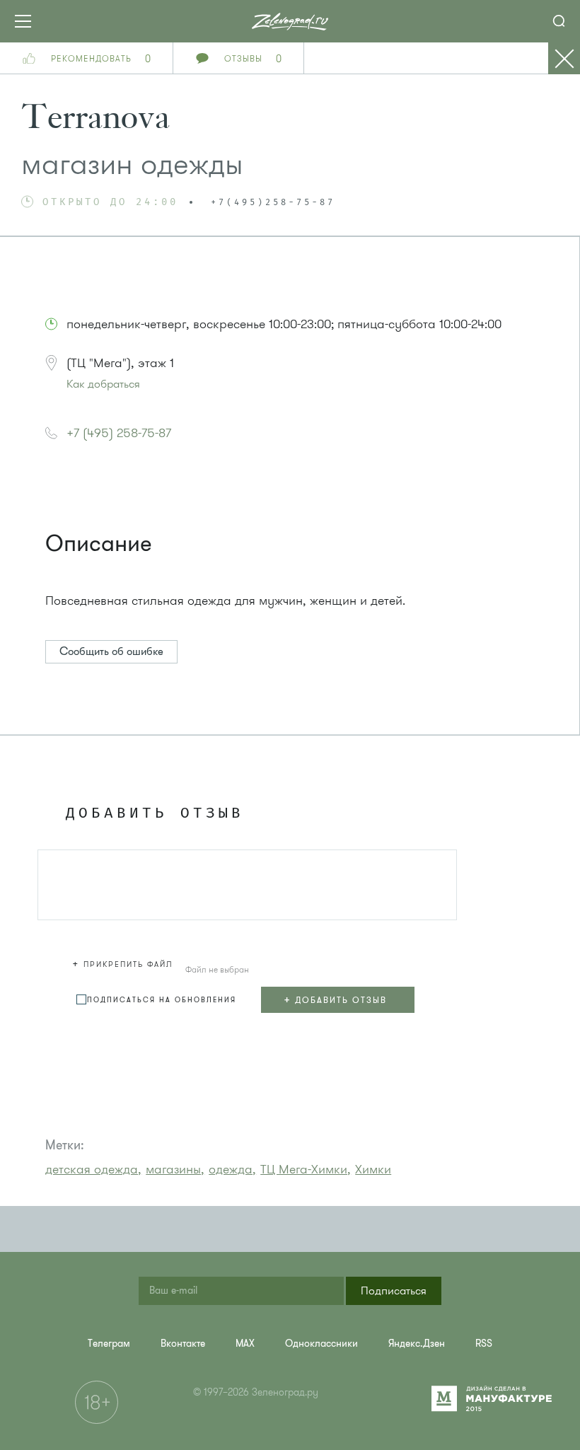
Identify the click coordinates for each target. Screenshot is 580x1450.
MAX (245, 1343)
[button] (124, 962)
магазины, (175, 1169)
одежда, (232, 1169)
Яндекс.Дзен (416, 1343)
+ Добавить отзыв (335, 999)
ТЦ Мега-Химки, (305, 1169)
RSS (483, 1343)
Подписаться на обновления (161, 999)
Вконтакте (183, 1343)
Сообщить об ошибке (111, 651)
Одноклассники (321, 1343)
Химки (373, 1169)
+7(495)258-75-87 (273, 203)
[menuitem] (109, 1343)
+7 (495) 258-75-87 (118, 432)
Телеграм (109, 1343)
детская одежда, (93, 1169)
